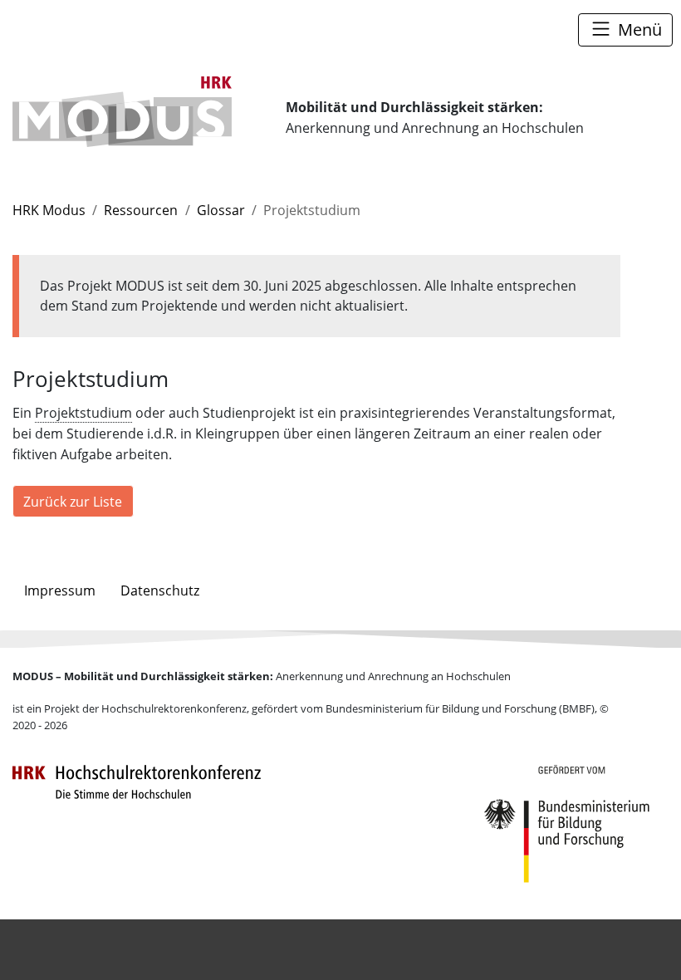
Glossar (221, 210)
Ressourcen (141, 210)
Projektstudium (83, 413)
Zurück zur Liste (72, 501)
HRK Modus (49, 210)
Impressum (60, 590)
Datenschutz (159, 590)
